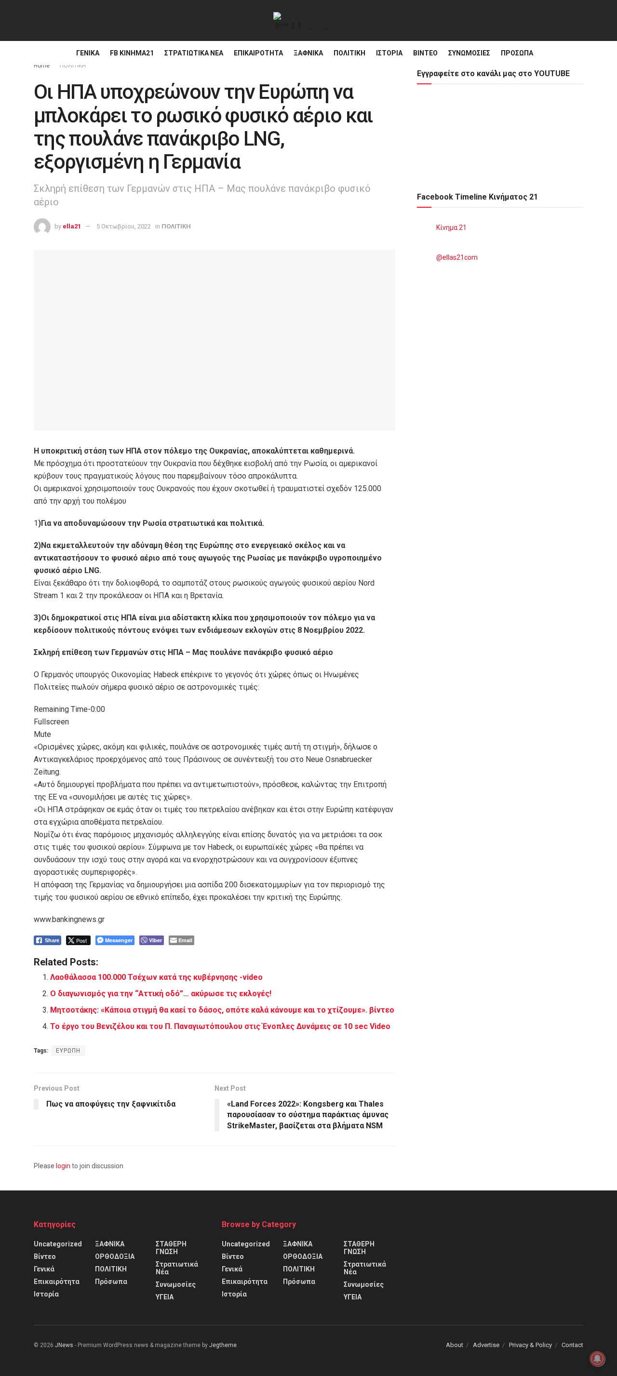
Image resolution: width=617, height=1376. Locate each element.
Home (42, 65)
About (454, 1345)
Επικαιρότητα (258, 53)
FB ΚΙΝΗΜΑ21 (132, 53)
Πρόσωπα (517, 53)
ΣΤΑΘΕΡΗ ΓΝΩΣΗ (171, 1248)
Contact (572, 1345)
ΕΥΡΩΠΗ (68, 1050)
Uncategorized (58, 1244)
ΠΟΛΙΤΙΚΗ (349, 53)
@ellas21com (457, 257)
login (63, 1166)
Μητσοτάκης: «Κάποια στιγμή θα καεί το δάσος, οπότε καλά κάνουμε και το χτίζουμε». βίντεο (222, 1010)
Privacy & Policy (530, 1345)
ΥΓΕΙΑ (165, 1297)
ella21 (72, 226)
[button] (214, 722)
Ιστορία (389, 53)
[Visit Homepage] (301, 20)
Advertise (486, 1345)
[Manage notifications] (597, 1358)
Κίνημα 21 (451, 227)
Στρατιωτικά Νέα (193, 53)
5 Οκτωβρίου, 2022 (123, 226)
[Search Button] (579, 53)
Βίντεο (425, 53)
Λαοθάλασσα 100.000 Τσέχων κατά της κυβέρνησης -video (156, 977)
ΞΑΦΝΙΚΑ (308, 53)
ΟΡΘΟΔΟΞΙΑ (114, 1256)
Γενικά (87, 53)
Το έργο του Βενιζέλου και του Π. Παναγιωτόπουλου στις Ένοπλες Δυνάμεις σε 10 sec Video (220, 1026)
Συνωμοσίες (469, 53)
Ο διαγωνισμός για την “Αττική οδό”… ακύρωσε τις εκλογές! (160, 993)
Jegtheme (223, 1345)
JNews (64, 1345)
